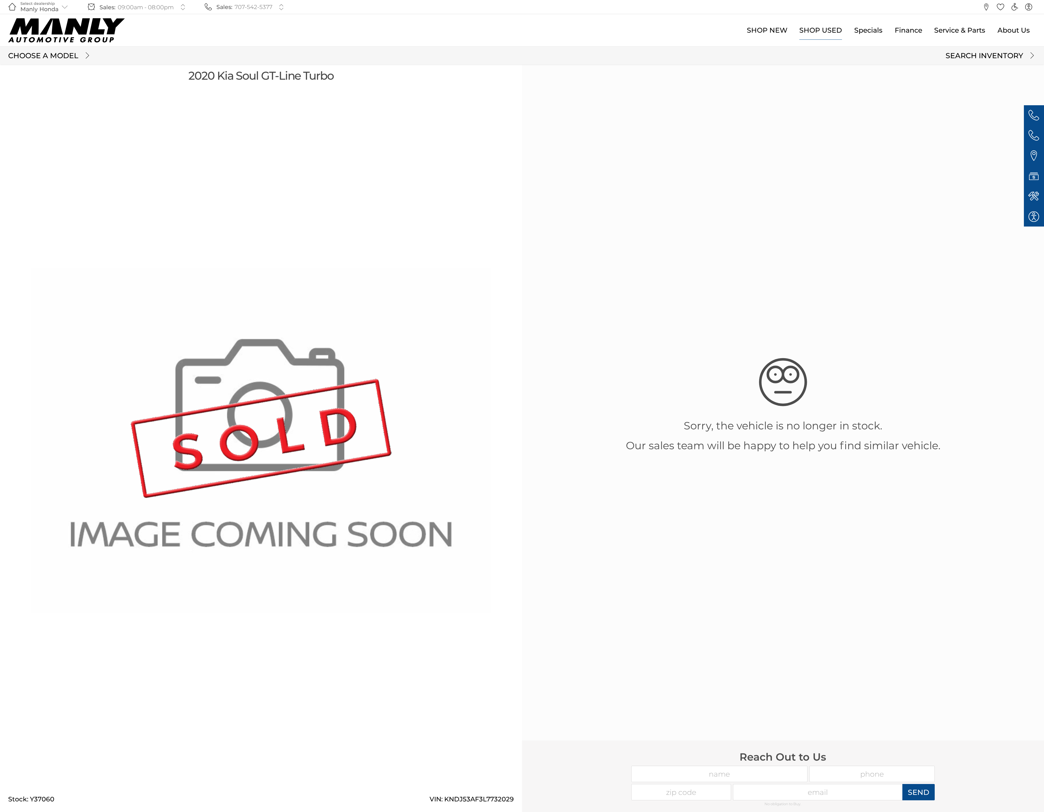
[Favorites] (1000, 7)
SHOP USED (820, 30)
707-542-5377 (253, 7)
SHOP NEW (767, 30)
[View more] (183, 7)
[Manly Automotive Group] (66, 30)
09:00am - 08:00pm (146, 7)
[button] (986, 7)
